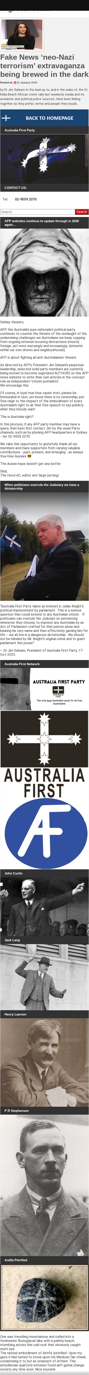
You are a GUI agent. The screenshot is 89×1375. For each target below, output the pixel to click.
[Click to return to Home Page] (44, 117)
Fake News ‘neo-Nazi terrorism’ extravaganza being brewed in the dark (44, 65)
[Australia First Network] (44, 689)
